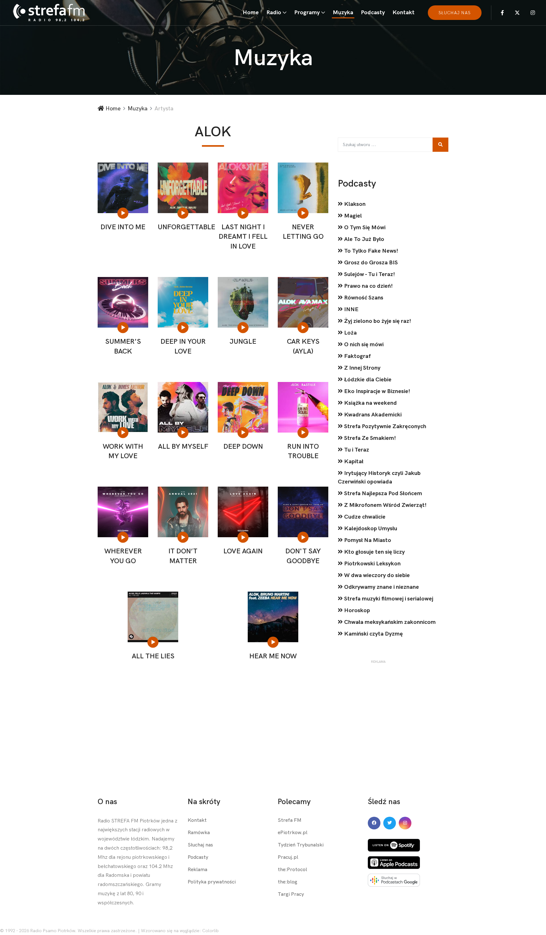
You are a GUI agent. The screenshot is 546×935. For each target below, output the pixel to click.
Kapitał (353, 461)
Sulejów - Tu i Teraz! (369, 274)
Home (251, 12)
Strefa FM (289, 820)
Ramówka (199, 833)
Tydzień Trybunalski (301, 845)
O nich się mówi (363, 344)
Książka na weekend (370, 403)
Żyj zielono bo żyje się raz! (377, 321)
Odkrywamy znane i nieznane (381, 587)
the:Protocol (292, 870)
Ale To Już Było (363, 239)
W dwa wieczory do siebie (376, 575)
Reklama (197, 870)
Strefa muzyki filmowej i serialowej (388, 598)
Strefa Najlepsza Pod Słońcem (382, 493)
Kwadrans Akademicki (372, 414)
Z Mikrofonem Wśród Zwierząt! (385, 505)
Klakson (354, 204)
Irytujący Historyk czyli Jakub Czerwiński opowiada (379, 477)
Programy (307, 12)
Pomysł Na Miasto (367, 540)
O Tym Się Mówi (364, 227)
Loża (350, 332)
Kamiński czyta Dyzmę (373, 634)
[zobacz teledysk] (123, 213)
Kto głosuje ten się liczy (374, 552)
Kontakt (403, 12)
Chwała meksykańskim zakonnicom (389, 622)
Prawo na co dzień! (368, 286)
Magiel (352, 215)
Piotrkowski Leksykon (372, 563)
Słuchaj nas (200, 845)
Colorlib (210, 930)
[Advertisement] (378, 703)
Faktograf (357, 356)
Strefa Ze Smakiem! (369, 438)
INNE (351, 309)
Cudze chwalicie (364, 517)
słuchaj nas (455, 12)
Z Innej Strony (361, 368)
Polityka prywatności (212, 882)
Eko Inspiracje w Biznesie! (376, 391)
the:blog (287, 882)
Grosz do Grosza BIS (370, 262)
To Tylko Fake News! (370, 251)
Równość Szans (363, 297)
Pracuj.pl (288, 857)
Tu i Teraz (356, 449)
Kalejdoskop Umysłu (370, 528)
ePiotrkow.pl (292, 833)
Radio (273, 12)
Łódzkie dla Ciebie (367, 379)
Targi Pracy (291, 894)
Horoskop (356, 610)
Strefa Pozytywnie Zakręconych (384, 426)
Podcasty (373, 12)
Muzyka (343, 12)
